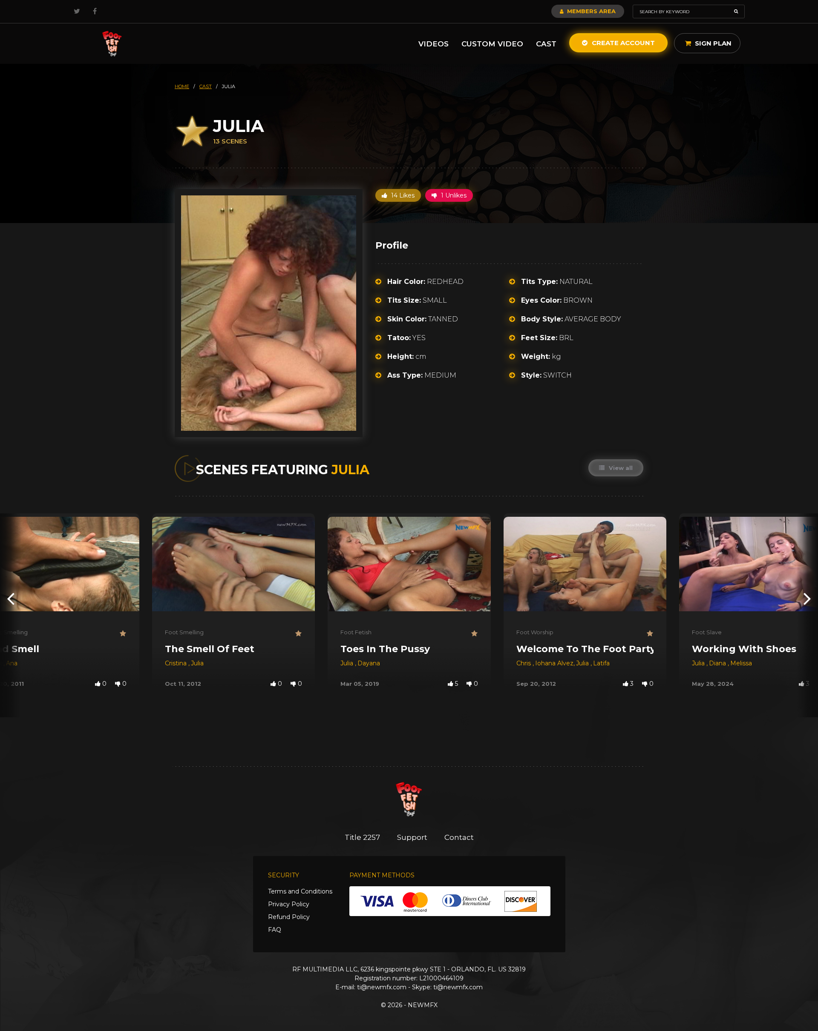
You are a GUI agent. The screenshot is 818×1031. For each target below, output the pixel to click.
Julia (197, 663)
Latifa (601, 663)
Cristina (176, 663)
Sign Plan (712, 43)
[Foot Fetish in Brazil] (112, 43)
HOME (182, 86)
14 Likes (402, 195)
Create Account (622, 43)
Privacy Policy (288, 904)
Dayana (368, 663)
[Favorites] (123, 633)
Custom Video (492, 44)
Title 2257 (362, 837)
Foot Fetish (356, 632)
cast (205, 86)
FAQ (274, 930)
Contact (459, 837)
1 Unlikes (453, 195)
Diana (718, 663)
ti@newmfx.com (381, 987)
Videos (433, 44)
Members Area (590, 11)
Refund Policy (289, 917)
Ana (11, 663)
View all (620, 467)
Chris (524, 663)
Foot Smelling (184, 632)
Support (412, 837)
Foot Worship (534, 632)
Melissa (741, 663)
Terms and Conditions (300, 891)
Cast (546, 44)
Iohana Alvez (554, 663)
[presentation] (10, 598)
